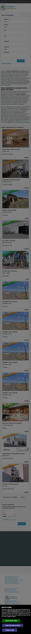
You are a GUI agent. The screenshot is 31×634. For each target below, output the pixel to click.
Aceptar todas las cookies (11, 620)
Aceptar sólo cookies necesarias (12, 625)
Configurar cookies (9, 630)
